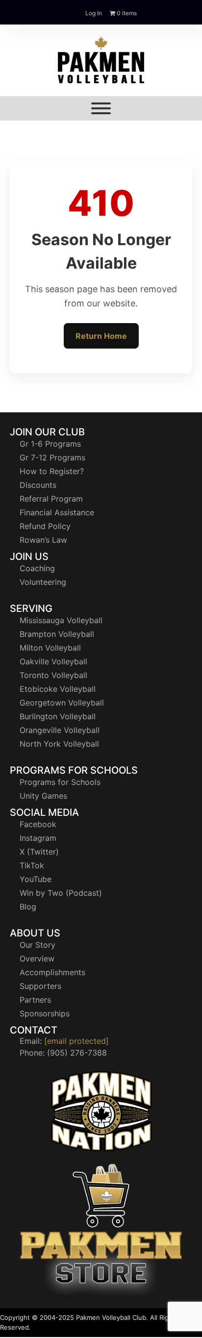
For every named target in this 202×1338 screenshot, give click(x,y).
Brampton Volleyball (57, 634)
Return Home (101, 336)
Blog (28, 906)
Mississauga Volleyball (61, 620)
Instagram (38, 838)
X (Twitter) (39, 852)
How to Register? (52, 471)
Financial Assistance (57, 512)
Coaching (37, 568)
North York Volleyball (59, 744)
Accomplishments (52, 972)
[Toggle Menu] (101, 108)
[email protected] (76, 1041)
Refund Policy (45, 526)
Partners (35, 1000)
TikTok (32, 865)
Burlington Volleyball (58, 716)
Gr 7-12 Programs (52, 457)
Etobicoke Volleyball (58, 689)
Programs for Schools (60, 782)
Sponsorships (45, 1013)
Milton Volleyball (50, 648)
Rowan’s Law (43, 540)
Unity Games (43, 796)
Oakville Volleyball (53, 661)
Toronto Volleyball (53, 675)
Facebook (38, 824)
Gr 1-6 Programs (50, 444)
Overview (37, 958)
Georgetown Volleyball (62, 702)
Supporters (40, 986)
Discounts (38, 485)
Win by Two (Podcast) (61, 893)
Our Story (37, 945)
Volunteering (43, 582)
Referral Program (51, 499)
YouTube (35, 879)
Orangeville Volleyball (60, 730)
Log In (93, 13)
